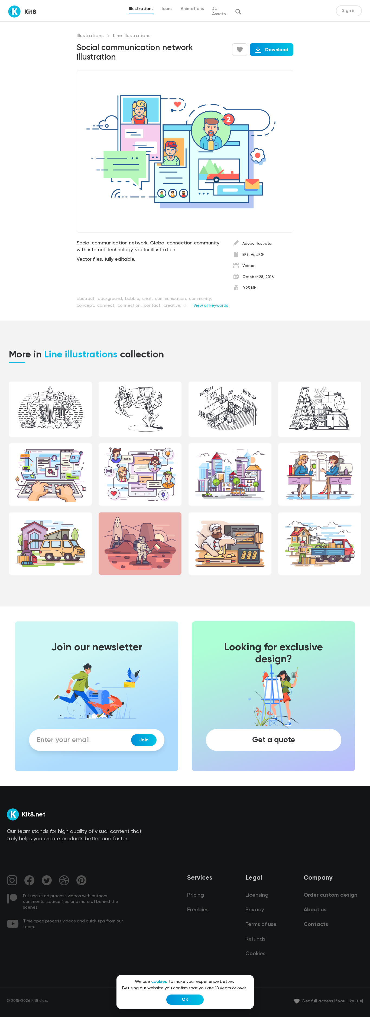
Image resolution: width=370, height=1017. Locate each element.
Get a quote (273, 740)
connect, (106, 306)
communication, (171, 299)
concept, (86, 306)
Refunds (255, 939)
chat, (148, 299)
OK (185, 999)
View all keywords (210, 306)
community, (200, 299)
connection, (130, 306)
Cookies (255, 954)
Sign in (349, 11)
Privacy (254, 910)
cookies (159, 982)
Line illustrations (132, 35)
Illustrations (90, 35)
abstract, (87, 299)
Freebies (198, 910)
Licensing (256, 895)
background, (111, 299)
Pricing (195, 895)
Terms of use (261, 924)
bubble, (133, 299)
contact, (153, 306)
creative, (173, 306)
